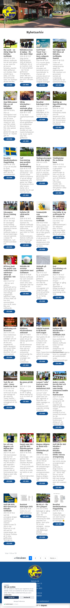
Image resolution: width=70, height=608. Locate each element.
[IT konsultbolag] (44, 605)
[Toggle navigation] (66, 12)
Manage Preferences (19, 601)
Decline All (27, 597)
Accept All (11, 597)
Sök (64, 2)
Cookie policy (7, 594)
